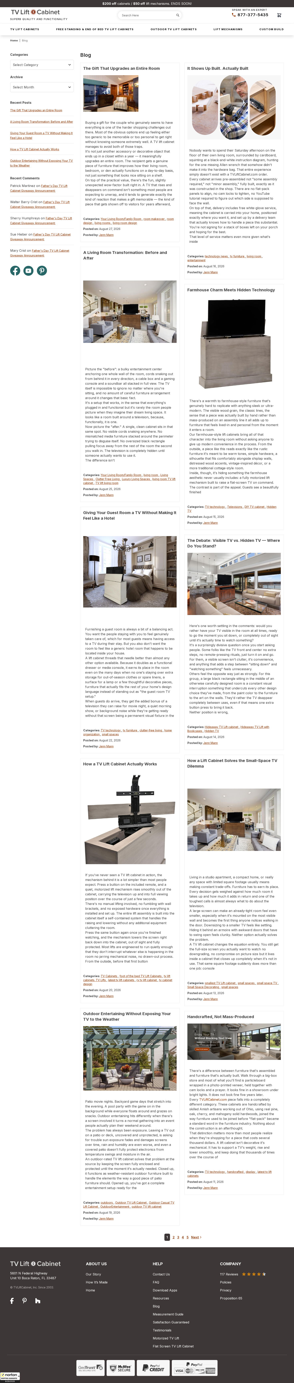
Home (14, 40)
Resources (161, 1298)
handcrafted (235, 1171)
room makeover (154, 219)
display (251, 1171)
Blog (156, 1306)
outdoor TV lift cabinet (146, 1206)
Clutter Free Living (108, 479)
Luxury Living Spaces (136, 479)
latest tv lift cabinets (121, 980)
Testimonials (162, 1330)
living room (151, 475)
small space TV (267, 983)
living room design (125, 223)
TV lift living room (106, 483)
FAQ (156, 1282)
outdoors (107, 1202)
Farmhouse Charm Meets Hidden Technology (231, 290)
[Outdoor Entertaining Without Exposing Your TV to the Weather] (130, 1058)
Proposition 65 (231, 1298)
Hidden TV (212, 731)
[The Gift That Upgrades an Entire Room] (130, 93)
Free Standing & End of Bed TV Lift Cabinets (95, 29)
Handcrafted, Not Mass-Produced (220, 1016)
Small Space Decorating (203, 987)
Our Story (93, 1274)
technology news (217, 256)
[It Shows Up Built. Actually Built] (234, 107)
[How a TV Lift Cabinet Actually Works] (130, 817)
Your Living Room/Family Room (121, 219)
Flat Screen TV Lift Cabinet (173, 1346)
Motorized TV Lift (166, 1338)
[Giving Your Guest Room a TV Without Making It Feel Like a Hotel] (130, 571)
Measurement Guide (168, 1314)
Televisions (235, 506)
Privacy (225, 1290)
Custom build (271, 29)
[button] (10, 1377)
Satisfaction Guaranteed (171, 1322)
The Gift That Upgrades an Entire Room (121, 68)
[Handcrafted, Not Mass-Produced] (234, 1042)
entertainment (196, 260)
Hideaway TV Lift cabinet (222, 727)
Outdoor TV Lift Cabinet (131, 1202)
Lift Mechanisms (228, 29)
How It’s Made (97, 1282)
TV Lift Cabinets (24, 29)
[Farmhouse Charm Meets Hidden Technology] (234, 343)
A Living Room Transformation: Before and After (41, 121)
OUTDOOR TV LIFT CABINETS (174, 29)
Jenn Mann (106, 235)
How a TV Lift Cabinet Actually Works (120, 764)
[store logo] (39, 12)
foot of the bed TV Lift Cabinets (141, 976)
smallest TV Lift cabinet (220, 983)
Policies (225, 1282)
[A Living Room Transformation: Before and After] (130, 311)
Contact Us (161, 1274)
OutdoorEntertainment (115, 1206)
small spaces (110, 734)
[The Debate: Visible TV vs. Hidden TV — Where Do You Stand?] (234, 584)
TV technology (111, 730)
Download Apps (165, 1290)
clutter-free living (151, 730)
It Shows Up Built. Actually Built (217, 68)
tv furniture (130, 730)
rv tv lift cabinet (147, 980)
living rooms (103, 223)
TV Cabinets (109, 976)
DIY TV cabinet (255, 506)
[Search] (177, 15)
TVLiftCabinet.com (213, 1099)
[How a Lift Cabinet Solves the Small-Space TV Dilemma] (234, 819)
